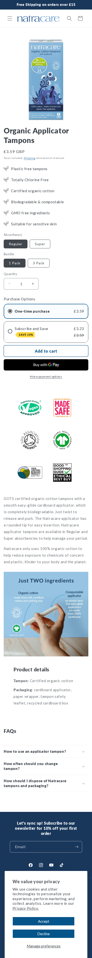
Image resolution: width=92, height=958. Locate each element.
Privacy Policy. (26, 908)
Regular (15, 244)
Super (40, 244)
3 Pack (38, 263)
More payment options (46, 376)
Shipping (29, 157)
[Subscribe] (76, 847)
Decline (43, 934)
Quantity (10, 274)
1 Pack (14, 263)
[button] (9, 18)
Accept (43, 921)
